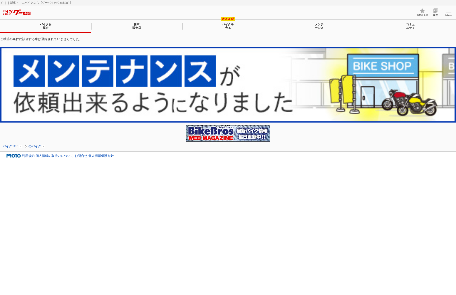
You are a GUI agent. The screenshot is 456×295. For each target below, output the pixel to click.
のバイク (34, 146)
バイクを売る (228, 26)
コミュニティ (410, 26)
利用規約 (28, 156)
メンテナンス (319, 26)
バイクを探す (45, 26)
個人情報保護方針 (101, 156)
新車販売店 (136, 26)
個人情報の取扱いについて (55, 156)
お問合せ (81, 156)
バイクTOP (10, 146)
